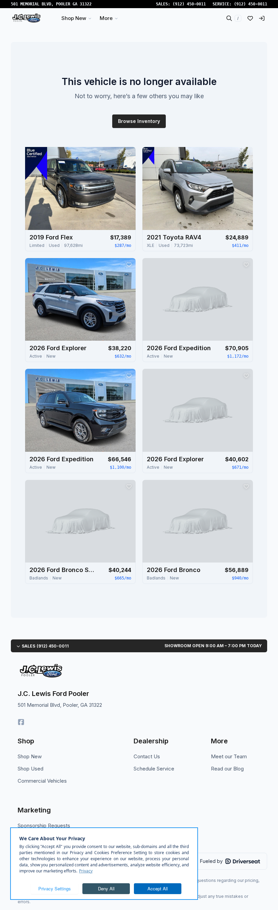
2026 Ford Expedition (179, 348)
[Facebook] (21, 722)
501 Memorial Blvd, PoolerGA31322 (51, 4)
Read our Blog (227, 768)
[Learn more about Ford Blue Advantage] (36, 163)
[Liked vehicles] (250, 18)
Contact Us (147, 756)
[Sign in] (261, 18)
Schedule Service (154, 768)
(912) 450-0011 (189, 4)
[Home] (26, 18)
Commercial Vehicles (42, 781)
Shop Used (30, 768)
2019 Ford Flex (51, 237)
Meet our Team (229, 756)
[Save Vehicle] (129, 153)
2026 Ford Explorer (57, 348)
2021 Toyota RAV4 (174, 237)
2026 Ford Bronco (173, 569)
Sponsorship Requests (44, 825)
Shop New (30, 756)
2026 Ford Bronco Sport (63, 569)
